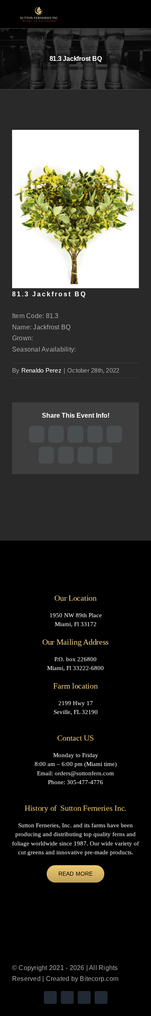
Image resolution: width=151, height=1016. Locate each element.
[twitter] (50, 997)
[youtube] (67, 997)
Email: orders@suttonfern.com (75, 773)
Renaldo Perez (41, 370)
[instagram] (101, 997)
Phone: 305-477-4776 (75, 782)
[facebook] (84, 997)
